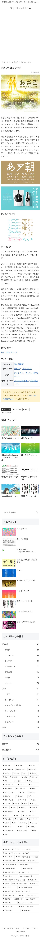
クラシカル (19, 373)
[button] (37, 512)
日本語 (17, 369)
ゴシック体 (27, 369)
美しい (28, 373)
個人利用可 (19, 364)
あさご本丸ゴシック (9, 352)
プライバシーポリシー (30, 928)
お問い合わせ (20, 932)
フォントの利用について (10, 928)
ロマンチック (7, 412)
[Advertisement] (20, 36)
